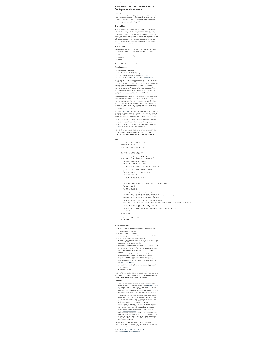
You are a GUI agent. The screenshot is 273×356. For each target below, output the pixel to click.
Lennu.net (118, 2)
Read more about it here (127, 262)
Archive (130, 2)
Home (125, 2)
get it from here (135, 77)
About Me (135, 2)
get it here (136, 74)
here (119, 126)
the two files (125, 111)
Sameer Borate (149, 77)
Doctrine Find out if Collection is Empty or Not (132, 330)
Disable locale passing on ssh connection (129, 331)
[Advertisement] (136, 346)
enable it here (144, 75)
